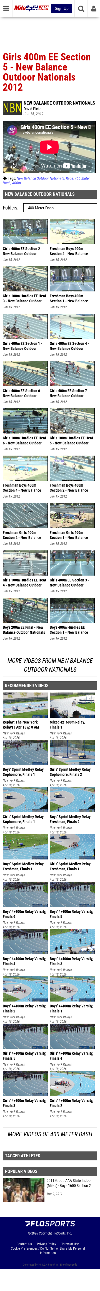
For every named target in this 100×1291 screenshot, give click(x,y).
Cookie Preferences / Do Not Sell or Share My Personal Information (48, 1251)
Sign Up (62, 8)
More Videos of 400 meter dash (50, 1134)
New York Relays (14, 733)
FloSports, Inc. (62, 1233)
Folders (10, 208)
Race (69, 178)
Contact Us (24, 1244)
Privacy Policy (46, 1244)
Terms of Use (70, 1244)
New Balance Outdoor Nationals (59, 103)
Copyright (45, 1233)
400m (16, 183)
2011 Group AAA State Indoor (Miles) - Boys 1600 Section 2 (69, 1183)
